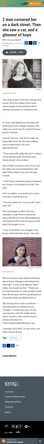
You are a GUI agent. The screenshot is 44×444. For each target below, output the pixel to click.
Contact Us (9, 407)
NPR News (14, 338)
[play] (3, 441)
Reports (8, 412)
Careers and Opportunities (15, 397)
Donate (36, 4)
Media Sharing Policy (13, 402)
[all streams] (41, 441)
